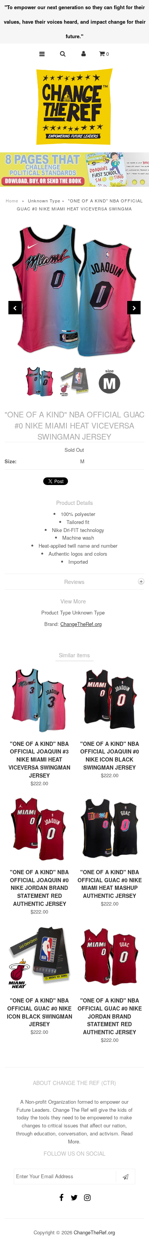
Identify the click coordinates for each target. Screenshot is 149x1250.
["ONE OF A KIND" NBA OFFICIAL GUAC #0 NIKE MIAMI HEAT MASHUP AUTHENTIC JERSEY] (109, 860)
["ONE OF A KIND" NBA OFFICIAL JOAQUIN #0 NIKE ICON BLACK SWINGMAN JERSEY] (109, 731)
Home (12, 200)
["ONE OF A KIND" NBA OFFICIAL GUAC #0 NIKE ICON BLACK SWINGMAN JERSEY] (39, 988)
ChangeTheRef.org (81, 623)
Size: (10, 461)
